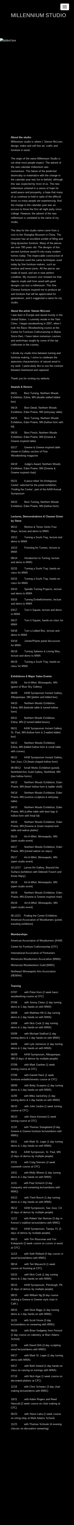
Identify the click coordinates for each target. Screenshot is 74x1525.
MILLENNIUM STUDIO (38, 15)
